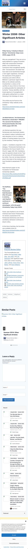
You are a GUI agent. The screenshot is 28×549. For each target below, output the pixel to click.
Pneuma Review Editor (10, 41)
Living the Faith (14, 412)
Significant (17, 294)
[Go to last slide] (4, 328)
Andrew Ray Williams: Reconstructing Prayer (16, 426)
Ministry (12, 473)
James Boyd (15, 420)
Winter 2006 (6, 30)
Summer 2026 (21, 412)
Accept (14, 535)
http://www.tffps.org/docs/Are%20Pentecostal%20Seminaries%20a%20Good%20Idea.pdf (13, 176)
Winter (5, 297)
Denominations (14, 475)
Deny (14, 539)
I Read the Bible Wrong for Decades (16, 450)
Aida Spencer (15, 493)
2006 (4, 294)
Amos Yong (16, 262)
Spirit (12, 435)
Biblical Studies (14, 446)
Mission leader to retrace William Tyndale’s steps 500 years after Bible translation (17, 501)
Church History (14, 458)
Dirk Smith (14, 470)
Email (5, 394)
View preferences (14, 543)
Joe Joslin (11, 256)
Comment (5, 363)
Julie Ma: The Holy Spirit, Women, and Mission (17, 438)
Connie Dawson (16, 443)
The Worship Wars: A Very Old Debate (16, 415)
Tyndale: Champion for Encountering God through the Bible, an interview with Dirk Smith (17, 463)
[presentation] (14, 321)
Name (5, 387)
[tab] (12, 345)
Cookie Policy (6, 546)
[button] (26, 521)
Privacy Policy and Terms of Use (17, 546)
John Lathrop (8, 262)
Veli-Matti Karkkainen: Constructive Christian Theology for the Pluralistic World (14, 277)
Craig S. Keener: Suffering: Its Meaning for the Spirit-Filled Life (16, 487)
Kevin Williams (15, 264)
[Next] (24, 328)
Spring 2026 (20, 483)
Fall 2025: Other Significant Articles (15, 283)
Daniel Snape (15, 432)
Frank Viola (14, 455)
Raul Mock (14, 254)
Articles (10, 294)
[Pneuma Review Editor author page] (3, 42)
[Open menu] (24, 3)
